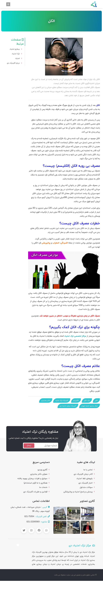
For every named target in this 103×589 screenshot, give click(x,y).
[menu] (8, 4)
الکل (96, 400)
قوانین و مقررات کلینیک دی (35, 491)
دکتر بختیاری (45, 400)
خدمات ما (43, 487)
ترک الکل (87, 400)
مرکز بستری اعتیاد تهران (89, 406)
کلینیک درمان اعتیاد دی (68, 406)
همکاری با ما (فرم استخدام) (35, 483)
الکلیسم (76, 400)
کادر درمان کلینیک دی (83, 474)
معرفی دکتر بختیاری (38, 474)
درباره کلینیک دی (13, 63)
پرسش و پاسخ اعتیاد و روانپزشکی (78, 491)
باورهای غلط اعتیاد (84, 478)
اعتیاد (17, 58)
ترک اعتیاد (16, 54)
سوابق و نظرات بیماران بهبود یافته (32, 478)
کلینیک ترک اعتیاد (61, 400)
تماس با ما (88, 469)
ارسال (29, 445)
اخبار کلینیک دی (86, 483)
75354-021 (29, 516)
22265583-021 (33, 521)
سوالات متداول (86, 487)
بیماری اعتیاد (15, 49)
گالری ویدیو (42, 469)
